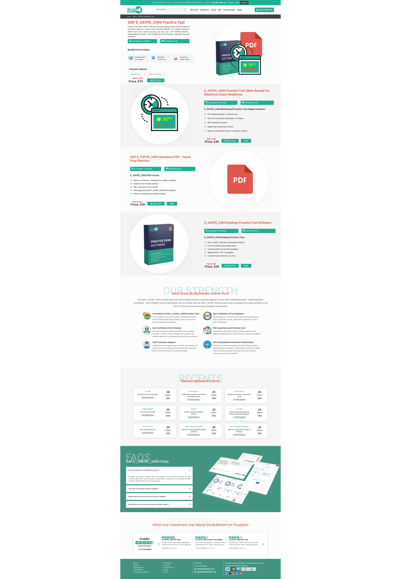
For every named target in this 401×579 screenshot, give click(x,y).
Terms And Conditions (141, 572)
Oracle (213, 10)
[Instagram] (233, 573)
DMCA (166, 570)
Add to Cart (156, 80)
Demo (246, 141)
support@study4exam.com (206, 572)
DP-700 (239, 409)
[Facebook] (226, 573)
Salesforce (204, 10)
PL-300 (147, 391)
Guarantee (167, 563)
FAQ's (166, 572)
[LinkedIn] (237, 573)
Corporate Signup (201, 566)
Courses (167, 565)
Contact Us (198, 563)
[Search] (184, 9)
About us (136, 565)
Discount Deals (229, 10)
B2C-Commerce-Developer (239, 426)
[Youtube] (241, 573)
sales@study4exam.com (205, 569)
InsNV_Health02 (147, 409)
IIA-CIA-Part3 (193, 391)
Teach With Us (138, 570)
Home (129, 16)
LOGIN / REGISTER (265, 10)
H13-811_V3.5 (148, 426)
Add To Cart (231, 141)
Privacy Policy (169, 567)
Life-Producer (239, 391)
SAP (219, 10)
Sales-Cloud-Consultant (193, 426)
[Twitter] (230, 573)
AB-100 (193, 409)
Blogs (239, 10)
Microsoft (194, 10)
